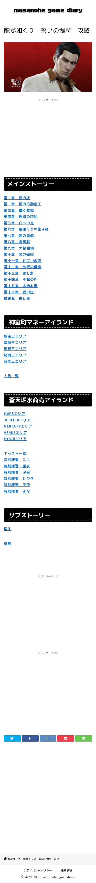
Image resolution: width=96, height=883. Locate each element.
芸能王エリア (15, 361)
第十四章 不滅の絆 (21, 279)
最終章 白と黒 (17, 298)
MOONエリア (15, 438)
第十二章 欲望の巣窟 (22, 266)
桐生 (7, 528)
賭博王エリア (15, 355)
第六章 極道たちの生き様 (26, 229)
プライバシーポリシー (38, 870)
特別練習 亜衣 (17, 465)
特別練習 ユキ (17, 459)
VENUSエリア (15, 432)
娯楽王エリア (15, 336)
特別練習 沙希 (17, 472)
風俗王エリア (15, 348)
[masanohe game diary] (48, 14)
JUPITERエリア (17, 420)
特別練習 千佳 (17, 484)
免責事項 (66, 870)
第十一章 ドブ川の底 (22, 260)
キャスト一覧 (15, 453)
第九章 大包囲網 (19, 248)
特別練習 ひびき (19, 478)
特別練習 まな (17, 491)
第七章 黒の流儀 (19, 235)
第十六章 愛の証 (19, 291)
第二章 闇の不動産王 (22, 203)
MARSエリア (14, 413)
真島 (7, 543)
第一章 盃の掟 (17, 197)
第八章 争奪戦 (17, 241)
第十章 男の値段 (19, 254)
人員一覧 (11, 375)
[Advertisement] (48, 797)
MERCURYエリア (18, 426)
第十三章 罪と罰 (19, 273)
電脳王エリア (15, 342)
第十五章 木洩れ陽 (21, 285)
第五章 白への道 (19, 222)
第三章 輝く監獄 (19, 210)
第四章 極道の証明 (21, 216)
